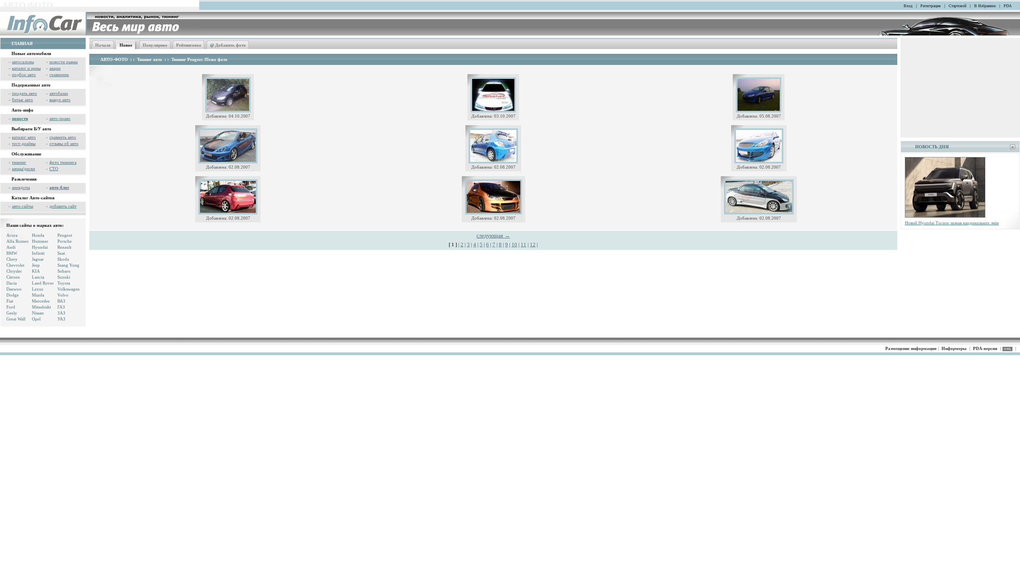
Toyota (63, 283)
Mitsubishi (41, 307)
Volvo (63, 295)
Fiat (9, 301)
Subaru (64, 271)
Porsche (64, 241)
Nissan (38, 313)
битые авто (22, 99)
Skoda (63, 259)
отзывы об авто (63, 143)
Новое (126, 45)
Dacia (11, 283)
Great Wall (16, 318)
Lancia (38, 277)
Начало (103, 45)
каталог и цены (26, 68)
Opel (36, 318)
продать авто (24, 93)
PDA (1008, 6)
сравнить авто (62, 137)
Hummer (40, 241)
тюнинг (19, 162)
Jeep (36, 265)
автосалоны (23, 61)
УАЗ (61, 318)
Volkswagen (68, 289)
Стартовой (957, 6)
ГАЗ (61, 307)
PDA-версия (985, 348)
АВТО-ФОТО (114, 59)
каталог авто (24, 137)
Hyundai (40, 247)
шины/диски (23, 168)
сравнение (59, 74)
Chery (12, 259)
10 (514, 245)
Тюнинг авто (149, 59)
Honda (38, 235)
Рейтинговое (188, 45)
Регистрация (930, 6)
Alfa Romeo (17, 241)
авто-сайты (22, 206)
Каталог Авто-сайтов (33, 197)
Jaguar (38, 259)
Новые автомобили (31, 53)
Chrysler (14, 271)
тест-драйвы (23, 143)
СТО (53, 168)
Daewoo (14, 289)
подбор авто (24, 74)
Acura (12, 235)
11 (523, 245)
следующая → (493, 236)
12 (533, 245)
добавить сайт (62, 206)
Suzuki (63, 277)
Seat (61, 253)
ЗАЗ (61, 313)
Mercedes (40, 301)
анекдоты (21, 187)
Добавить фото (228, 45)
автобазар (58, 93)
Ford (10, 307)
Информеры (954, 348)
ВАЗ (61, 301)
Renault (64, 247)
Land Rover (43, 283)
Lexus (37, 289)
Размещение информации (910, 348)
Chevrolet (15, 265)
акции (55, 68)
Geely (11, 313)
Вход (908, 6)
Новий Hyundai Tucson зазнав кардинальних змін (952, 222)
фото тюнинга (62, 162)
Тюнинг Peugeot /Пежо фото (199, 59)
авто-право (60, 118)
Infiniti (38, 253)
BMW (11, 253)
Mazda (38, 295)
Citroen (13, 277)
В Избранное (985, 6)
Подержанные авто (31, 85)
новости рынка (63, 61)
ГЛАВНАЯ (22, 43)
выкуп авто (60, 99)
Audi (11, 247)
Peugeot (64, 235)
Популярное (155, 45)
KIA (36, 271)
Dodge (12, 295)
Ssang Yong (68, 265)
